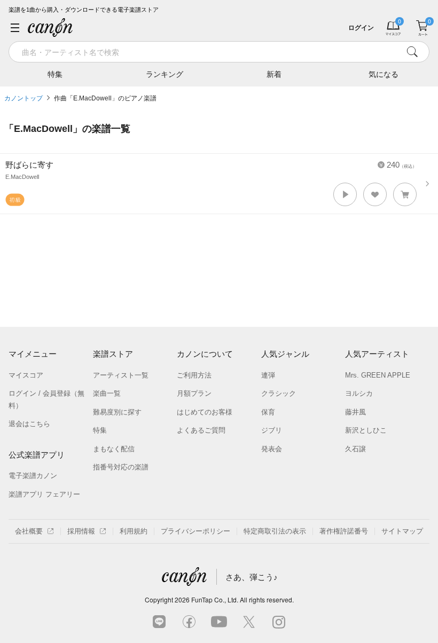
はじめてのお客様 (204, 412)
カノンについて (205, 353)
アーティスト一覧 (120, 375)
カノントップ (23, 98)
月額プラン (194, 393)
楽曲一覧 (107, 393)
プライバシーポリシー (195, 531)
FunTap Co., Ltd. (214, 599)
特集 (55, 74)
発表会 (271, 449)
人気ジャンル (285, 353)
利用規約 (133, 531)
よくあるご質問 (201, 430)
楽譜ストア (113, 353)
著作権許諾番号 (343, 531)
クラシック (278, 393)
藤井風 (355, 412)
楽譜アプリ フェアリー (44, 494)
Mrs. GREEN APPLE (377, 375)
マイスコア (26, 375)
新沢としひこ (366, 430)
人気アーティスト (377, 353)
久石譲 (355, 449)
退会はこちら (29, 424)
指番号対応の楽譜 (120, 467)
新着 (274, 74)
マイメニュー (33, 353)
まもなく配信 (114, 449)
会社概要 (29, 531)
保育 (268, 412)
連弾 (268, 375)
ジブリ (271, 430)
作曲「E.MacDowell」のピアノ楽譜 (105, 98)
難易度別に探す (117, 412)
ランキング (164, 74)
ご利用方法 (194, 375)
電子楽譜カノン (33, 476)
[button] (345, 194)
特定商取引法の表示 (275, 531)
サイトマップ (402, 531)
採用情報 (81, 531)
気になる (383, 74)
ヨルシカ (359, 393)
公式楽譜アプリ (37, 454)
